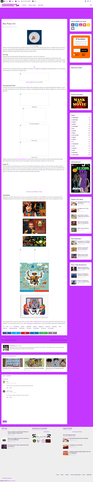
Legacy (12, 1)
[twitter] (88, 1)
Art (6, 19)
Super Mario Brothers (13, 328)
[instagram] (90, 1)
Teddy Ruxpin (22, 328)
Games (81, 124)
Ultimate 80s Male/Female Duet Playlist (84, 202)
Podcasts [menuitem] (24, 5)
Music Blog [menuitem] (40, 5)
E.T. (11, 326)
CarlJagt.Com (31, 82)
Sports (81, 139)
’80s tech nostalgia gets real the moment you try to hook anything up (18, 439)
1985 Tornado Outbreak (83, 228)
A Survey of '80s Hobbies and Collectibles (34, 368)
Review (81, 137)
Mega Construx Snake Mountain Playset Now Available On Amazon (83, 255)
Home (6, 1)
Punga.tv (38, 166)
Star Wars (5, 328)
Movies (81, 130)
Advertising (81, 117)
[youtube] (84, 24)
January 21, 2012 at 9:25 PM (11, 383)
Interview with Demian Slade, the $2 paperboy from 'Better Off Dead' (83, 222)
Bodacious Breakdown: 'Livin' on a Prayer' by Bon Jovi (84, 281)
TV (81, 141)
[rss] (88, 24)
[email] (72, 28)
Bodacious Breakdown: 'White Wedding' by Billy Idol (83, 268)
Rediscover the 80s (11, 480)
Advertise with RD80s (26, 1)
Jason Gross (5, 26)
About (35, 1)
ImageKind (37, 68)
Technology (81, 143)
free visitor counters (7, 478)
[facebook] (85, 1)
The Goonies (43, 328)
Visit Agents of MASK (77, 431)
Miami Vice (48, 326)
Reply (7, 387)
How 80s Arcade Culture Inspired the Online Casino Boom (18, 445)
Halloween (81, 126)
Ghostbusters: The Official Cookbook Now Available (84, 242)
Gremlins (22, 326)
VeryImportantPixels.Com (22, 159)
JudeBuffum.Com (37, 321)
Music (81, 133)
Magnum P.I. (41, 326)
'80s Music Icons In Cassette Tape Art (55, 368)
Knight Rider (28, 326)
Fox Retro (28, 191)
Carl (7, 381)
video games (81, 154)
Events (81, 122)
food (81, 150)
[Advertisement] (46, 13)
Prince (60, 326)
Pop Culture (81, 135)
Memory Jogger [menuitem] (32, 5)
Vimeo (40, 191)
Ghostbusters (16, 326)
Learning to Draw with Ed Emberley (11, 368)
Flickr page (29, 323)
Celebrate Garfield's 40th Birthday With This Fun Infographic (80, 452)
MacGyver (35, 326)
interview (81, 152)
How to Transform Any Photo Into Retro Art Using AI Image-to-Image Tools (18, 432)
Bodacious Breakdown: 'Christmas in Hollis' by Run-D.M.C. (83, 274)
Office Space (54, 326)
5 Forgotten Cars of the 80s (83, 209)
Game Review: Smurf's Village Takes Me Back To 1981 (84, 216)
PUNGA (35, 191)
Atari (7, 326)
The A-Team (29, 328)
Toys (81, 146)
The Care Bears (36, 328)
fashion (81, 148)
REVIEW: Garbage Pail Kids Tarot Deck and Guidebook (83, 248)
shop (47, 321)
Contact (18, 1)
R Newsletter (46, 431)
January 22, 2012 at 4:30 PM (11, 392)
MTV (81, 128)
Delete (11, 387)
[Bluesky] (76, 28)
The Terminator (51, 328)
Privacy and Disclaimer (76, 474)
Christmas (81, 119)
